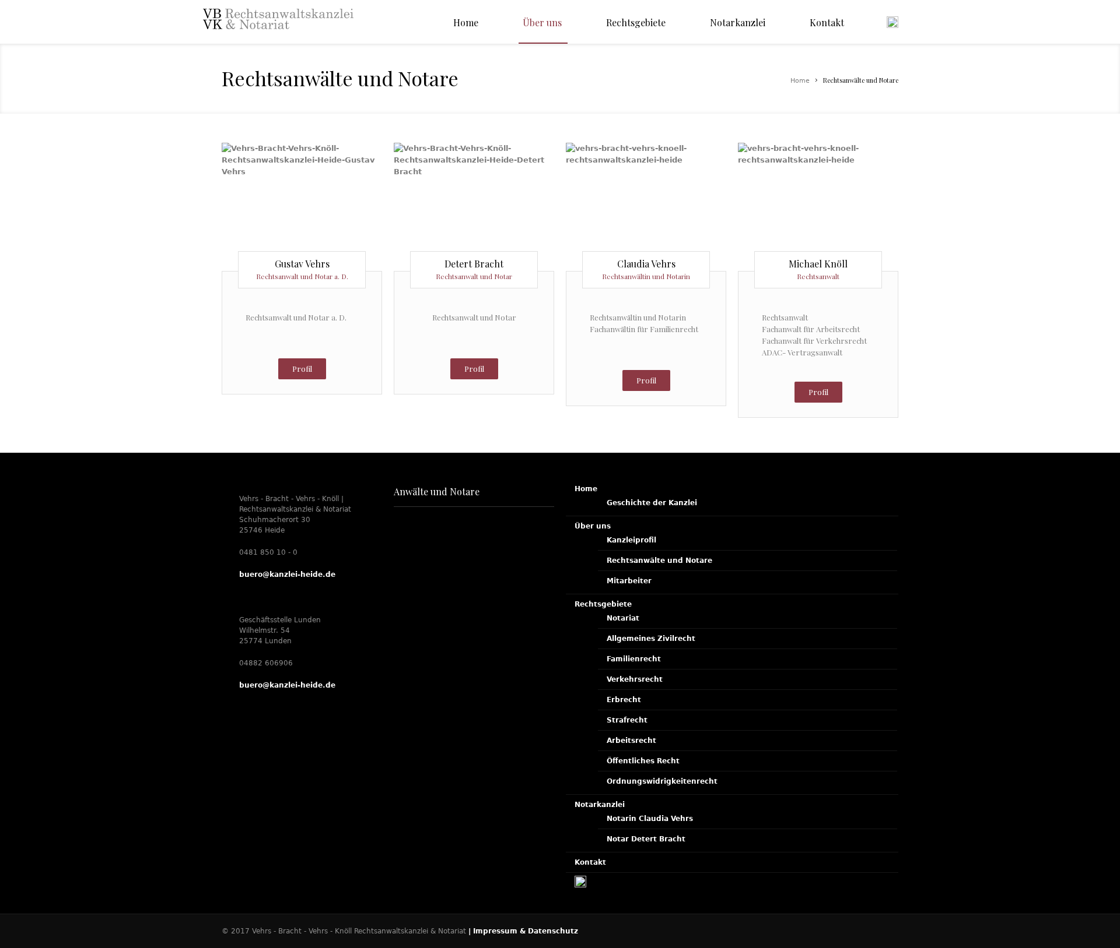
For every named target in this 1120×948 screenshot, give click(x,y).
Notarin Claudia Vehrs (650, 819)
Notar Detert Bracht (646, 839)
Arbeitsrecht (631, 740)
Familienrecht (634, 659)
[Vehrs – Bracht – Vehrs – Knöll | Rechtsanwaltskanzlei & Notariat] (278, 30)
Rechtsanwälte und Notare (659, 560)
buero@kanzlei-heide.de (287, 574)
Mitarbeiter (629, 581)
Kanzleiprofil (631, 540)
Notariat (623, 618)
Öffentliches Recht (643, 761)
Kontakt (590, 862)
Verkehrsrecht (635, 679)
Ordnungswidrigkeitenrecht (662, 781)
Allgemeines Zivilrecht (651, 639)
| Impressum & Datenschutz (523, 931)
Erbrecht (624, 700)
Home (800, 80)
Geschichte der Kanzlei (652, 503)
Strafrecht (627, 720)
